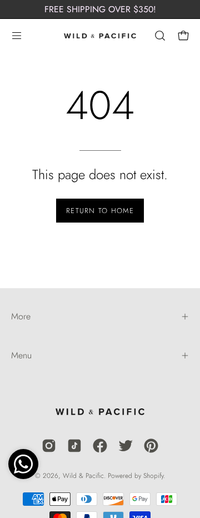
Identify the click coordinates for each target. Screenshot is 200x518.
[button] (159, 35)
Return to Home (100, 210)
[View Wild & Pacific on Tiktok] (74, 445)
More (21, 316)
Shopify (153, 476)
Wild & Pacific (83, 476)
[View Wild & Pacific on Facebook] (100, 445)
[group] (100, 9)
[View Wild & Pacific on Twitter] (125, 445)
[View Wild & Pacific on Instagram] (49, 445)
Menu (21, 355)
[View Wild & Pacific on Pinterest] (151, 445)
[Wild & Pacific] (100, 35)
